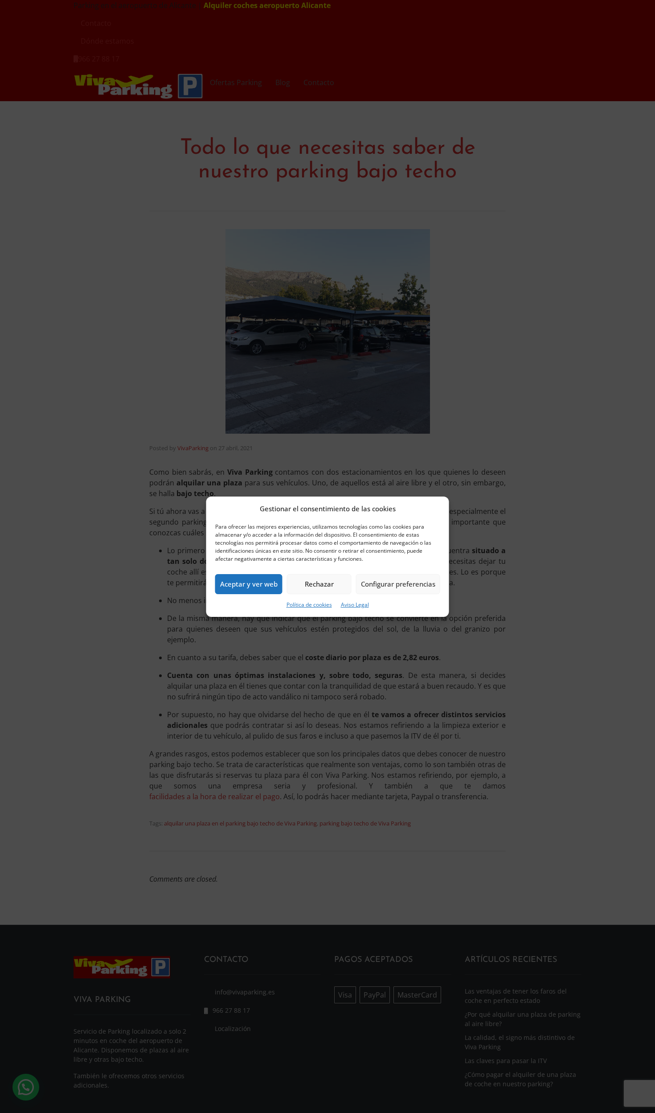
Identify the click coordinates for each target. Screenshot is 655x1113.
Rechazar (319, 583)
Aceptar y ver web (249, 583)
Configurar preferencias (398, 583)
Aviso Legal (355, 604)
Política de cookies (309, 604)
